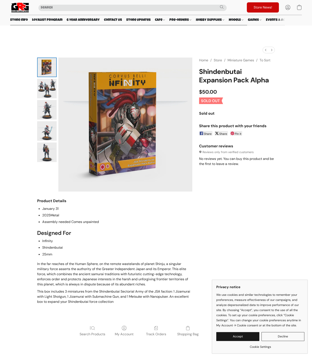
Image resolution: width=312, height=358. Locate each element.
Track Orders (156, 334)
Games (254, 20)
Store (218, 60)
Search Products (92, 334)
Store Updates (138, 20)
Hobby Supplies (209, 20)
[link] (260, 345)
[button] (20, 7)
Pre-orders (179, 20)
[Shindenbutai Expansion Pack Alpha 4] (47, 152)
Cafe (159, 20)
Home (203, 60)
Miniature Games (241, 60)
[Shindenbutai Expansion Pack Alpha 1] (47, 88)
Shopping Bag (188, 334)
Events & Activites (281, 20)
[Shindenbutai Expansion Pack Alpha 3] (47, 131)
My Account (124, 334)
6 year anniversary (83, 20)
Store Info (19, 20)
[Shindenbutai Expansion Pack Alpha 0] (47, 67)
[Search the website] (222, 7)
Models (235, 20)
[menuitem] (266, 50)
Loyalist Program (47, 20)
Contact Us (113, 20)
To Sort (265, 60)
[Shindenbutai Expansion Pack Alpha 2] (47, 110)
